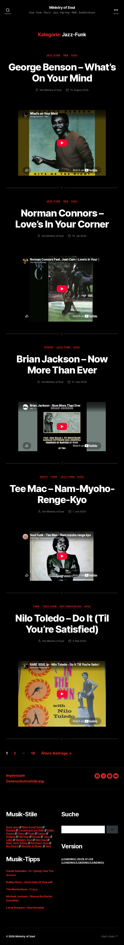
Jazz (46, 836)
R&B (65, 55)
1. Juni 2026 (79, 511)
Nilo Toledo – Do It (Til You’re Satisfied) (62, 623)
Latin (9, 839)
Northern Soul (40, 843)
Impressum (15, 775)
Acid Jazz (12, 827)
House (36, 836)
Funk (54, 477)
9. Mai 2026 (79, 640)
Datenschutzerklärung (25, 781)
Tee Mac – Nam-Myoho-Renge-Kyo (62, 494)
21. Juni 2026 (79, 381)
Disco (44, 477)
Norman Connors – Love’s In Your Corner (62, 218)
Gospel (10, 836)
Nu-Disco (12, 846)
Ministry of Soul (62, 7)
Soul (74, 55)
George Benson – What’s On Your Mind (62, 72)
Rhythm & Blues (70, 606)
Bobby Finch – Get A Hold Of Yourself (29, 882)
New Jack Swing (16, 843)
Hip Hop (23, 836)
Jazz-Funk (53, 55)
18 (33, 753)
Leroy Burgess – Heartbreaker (25, 907)
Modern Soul (24, 839)
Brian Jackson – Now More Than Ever (62, 364)
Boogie (10, 830)
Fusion (48, 347)
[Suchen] (112, 829)
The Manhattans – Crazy (21, 889)
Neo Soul (41, 839)
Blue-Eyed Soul (32, 827)
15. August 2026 (79, 89)
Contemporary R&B (31, 830)
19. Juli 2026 (79, 235)
